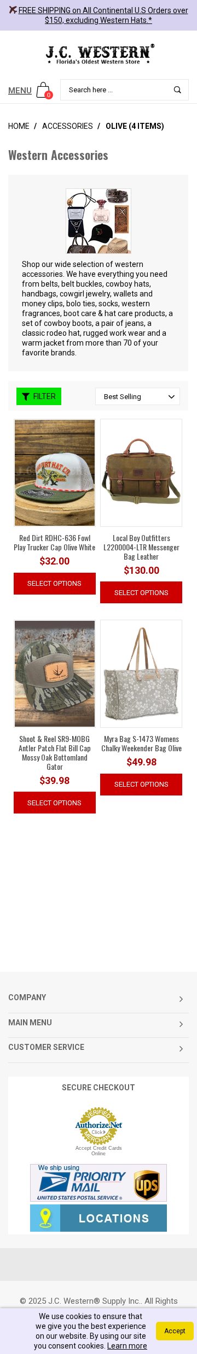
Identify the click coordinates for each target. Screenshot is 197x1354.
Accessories (67, 126)
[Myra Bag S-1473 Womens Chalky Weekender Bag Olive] (141, 673)
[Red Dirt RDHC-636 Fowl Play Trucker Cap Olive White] (55, 472)
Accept (175, 1331)
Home (19, 126)
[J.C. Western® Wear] (98, 53)
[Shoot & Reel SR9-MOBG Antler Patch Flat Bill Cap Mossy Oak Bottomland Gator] (55, 674)
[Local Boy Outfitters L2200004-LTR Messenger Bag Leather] (141, 472)
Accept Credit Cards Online (99, 1150)
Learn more (127, 1345)
